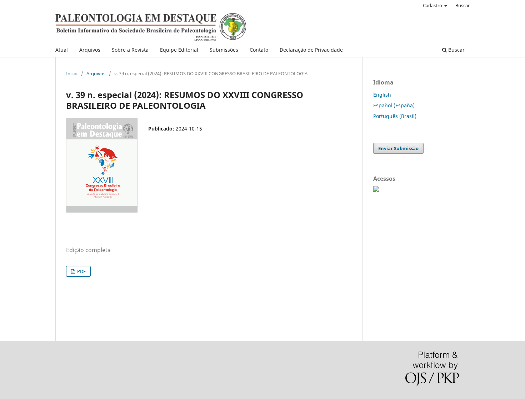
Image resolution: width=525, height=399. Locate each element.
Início (72, 73)
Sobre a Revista (130, 49)
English (382, 94)
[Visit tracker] (376, 189)
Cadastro (433, 5)
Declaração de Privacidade (311, 49)
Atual (61, 49)
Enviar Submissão (398, 148)
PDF (81, 271)
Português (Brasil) (394, 116)
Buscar (456, 49)
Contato (259, 49)
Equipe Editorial (179, 49)
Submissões (224, 49)
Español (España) (394, 105)
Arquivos (89, 49)
